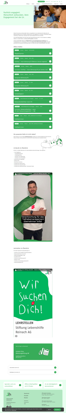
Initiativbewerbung (28, 136)
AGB (25, 403)
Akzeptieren (57, 409)
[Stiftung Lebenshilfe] (6, 2)
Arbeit (33, 3)
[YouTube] (10, 407)
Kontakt (54, 1)
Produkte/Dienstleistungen (47, 3)
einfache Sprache (41, 1)
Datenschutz (26, 402)
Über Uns (56, 3)
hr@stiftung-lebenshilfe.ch (20, 356)
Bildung (27, 3)
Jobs (52, 1)
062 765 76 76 (18, 357)
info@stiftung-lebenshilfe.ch (10, 402)
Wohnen (38, 3)
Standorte (26, 393)
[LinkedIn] (7, 407)
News (61, 3)
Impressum (26, 400)
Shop (57, 1)
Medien (26, 397)
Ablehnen (49, 409)
